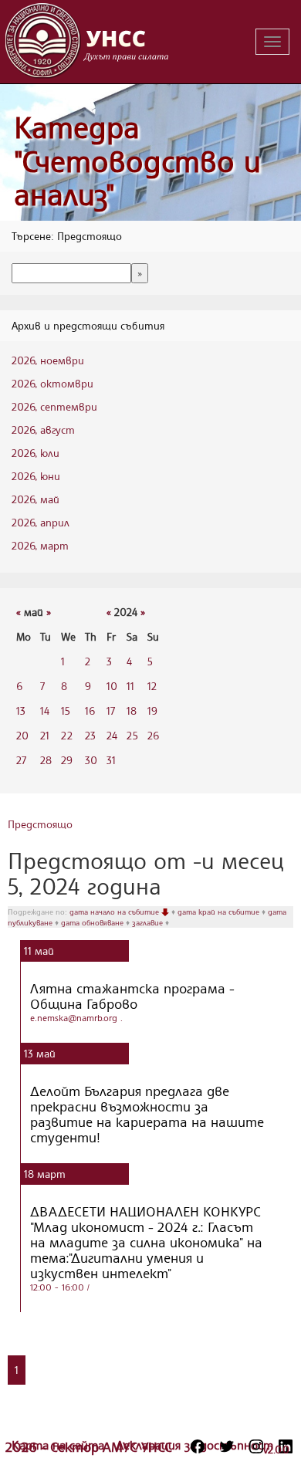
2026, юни (36, 475)
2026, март (40, 545)
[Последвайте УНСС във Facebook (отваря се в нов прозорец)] (198, 1446)
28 (46, 759)
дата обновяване (93, 922)
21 (44, 735)
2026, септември (54, 406)
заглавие (148, 922)
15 (65, 710)
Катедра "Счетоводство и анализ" (137, 160)
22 (67, 735)
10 (112, 685)
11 (130, 685)
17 (111, 710)
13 (20, 710)
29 (67, 759)
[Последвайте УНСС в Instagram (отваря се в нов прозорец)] (256, 1446)
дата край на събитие (220, 911)
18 (132, 710)
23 (90, 735)
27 (21, 759)
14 (44, 710)
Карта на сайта (60, 1445)
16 (90, 710)
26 (153, 735)
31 (111, 759)
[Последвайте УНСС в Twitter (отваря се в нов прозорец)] (227, 1446)
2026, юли (35, 452)
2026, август (43, 429)
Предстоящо (40, 824)
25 (132, 735)
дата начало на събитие (115, 911)
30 (91, 759)
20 (22, 735)
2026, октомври (52, 383)
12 (152, 685)
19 (152, 710)
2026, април (40, 522)
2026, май (35, 499)
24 (112, 735)
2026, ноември (48, 360)
